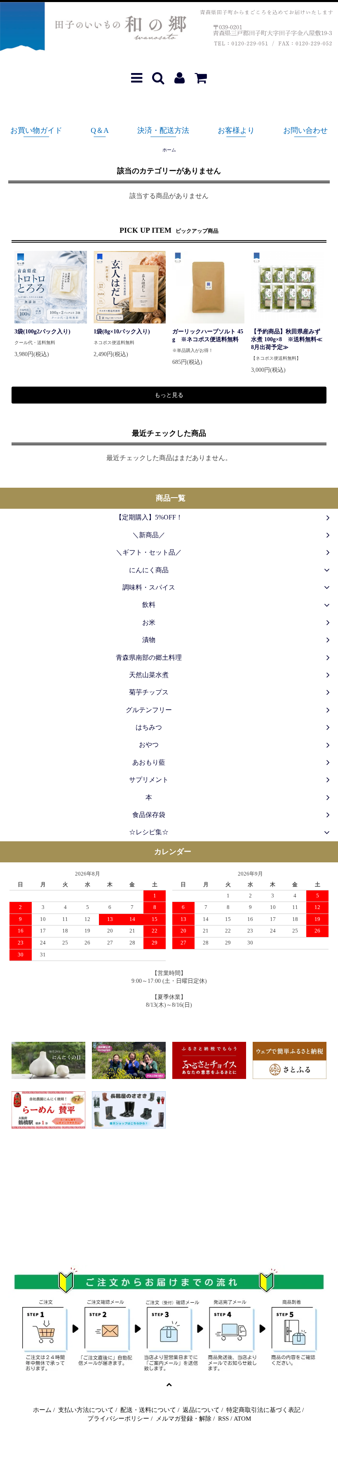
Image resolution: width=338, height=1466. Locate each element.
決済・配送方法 (163, 130)
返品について (201, 1410)
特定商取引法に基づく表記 (263, 1410)
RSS (223, 1418)
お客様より (236, 130)
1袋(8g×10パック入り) (122, 331)
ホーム (169, 149)
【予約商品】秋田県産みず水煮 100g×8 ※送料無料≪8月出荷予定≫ (286, 339)
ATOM (242, 1418)
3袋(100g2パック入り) (42, 331)
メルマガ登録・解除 (183, 1418)
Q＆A (100, 130)
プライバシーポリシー (118, 1418)
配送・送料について (148, 1410)
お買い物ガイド (36, 130)
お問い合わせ (305, 130)
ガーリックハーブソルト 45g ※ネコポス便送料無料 (207, 335)
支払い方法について (86, 1410)
